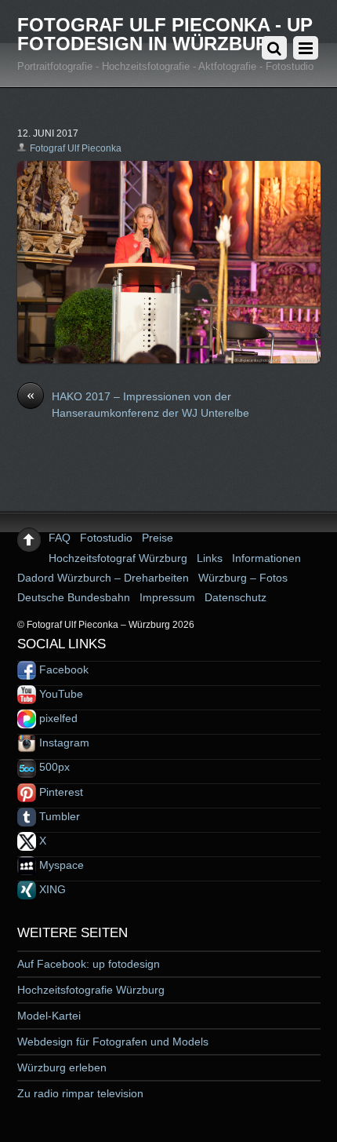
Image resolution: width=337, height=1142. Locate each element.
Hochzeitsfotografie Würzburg (91, 989)
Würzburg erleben (62, 1067)
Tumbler (58, 816)
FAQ (60, 537)
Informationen (266, 558)
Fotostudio (106, 537)
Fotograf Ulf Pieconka (75, 148)
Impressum (167, 597)
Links (210, 558)
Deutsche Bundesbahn (73, 597)
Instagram (62, 742)
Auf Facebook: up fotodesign (88, 964)
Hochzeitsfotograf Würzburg (118, 558)
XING (51, 889)
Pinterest (59, 792)
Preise (157, 537)
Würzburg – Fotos (243, 577)
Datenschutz (235, 597)
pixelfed (57, 718)
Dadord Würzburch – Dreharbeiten (103, 577)
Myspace (60, 865)
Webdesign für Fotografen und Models (112, 1041)
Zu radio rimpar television (80, 1093)
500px (53, 767)
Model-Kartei (49, 1015)
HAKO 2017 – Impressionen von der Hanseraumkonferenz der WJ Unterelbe (138, 404)
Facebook (62, 669)
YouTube (59, 694)
